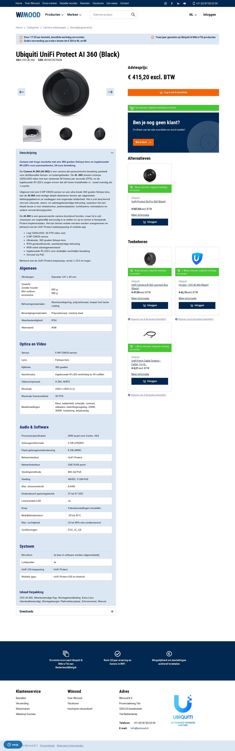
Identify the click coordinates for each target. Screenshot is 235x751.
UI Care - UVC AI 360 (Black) (194, 285)
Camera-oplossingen (54, 27)
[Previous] (21, 92)
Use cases (112, 3)
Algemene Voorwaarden (70, 745)
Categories (33, 27)
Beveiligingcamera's (81, 27)
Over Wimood (32, 3)
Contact (124, 3)
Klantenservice (28, 691)
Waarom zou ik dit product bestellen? (148, 319)
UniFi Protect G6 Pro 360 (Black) (148, 201)
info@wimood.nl (139, 728)
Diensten (85, 3)
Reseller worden (68, 3)
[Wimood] (28, 14)
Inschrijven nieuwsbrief (80, 708)
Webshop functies (26, 714)
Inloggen (209, 14)
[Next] (110, 92)
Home (19, 3)
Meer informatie (140, 215)
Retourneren (23, 708)
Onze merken (49, 3)
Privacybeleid (47, 745)
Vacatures (98, 3)
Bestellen (21, 698)
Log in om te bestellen (175, 92)
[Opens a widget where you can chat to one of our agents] (12, 745)
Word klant (141, 142)
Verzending (22, 703)
